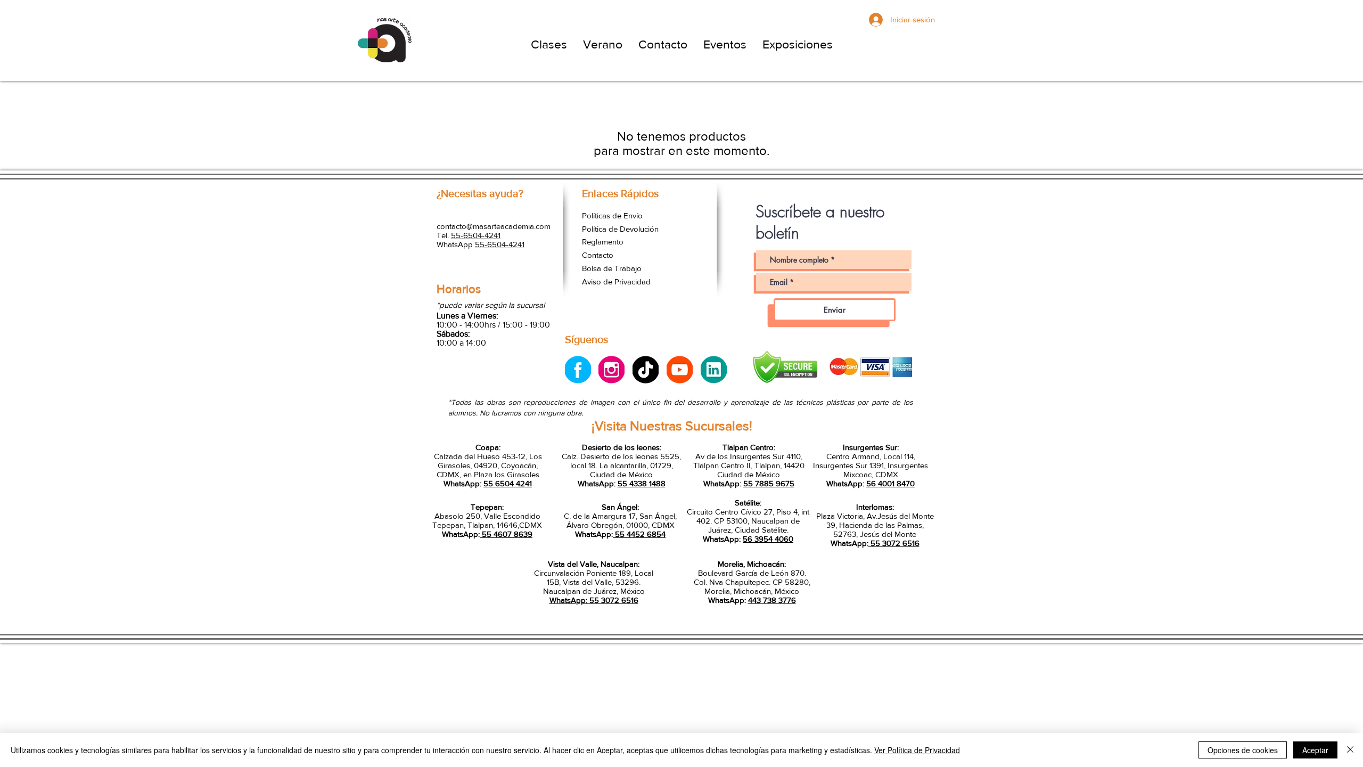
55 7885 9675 (768, 483)
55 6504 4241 (507, 483)
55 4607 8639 (506, 533)
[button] (549, 44)
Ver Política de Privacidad (917, 750)
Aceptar (1315, 750)
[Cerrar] (1350, 749)
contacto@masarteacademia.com (494, 226)
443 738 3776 (772, 600)
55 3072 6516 (893, 543)
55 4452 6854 (639, 533)
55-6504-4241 (475, 235)
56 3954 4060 (768, 538)
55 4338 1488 (642, 483)
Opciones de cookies (1243, 750)
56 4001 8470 (890, 483)
